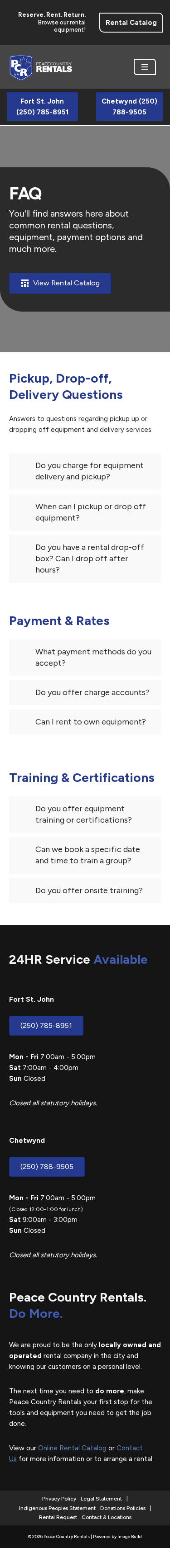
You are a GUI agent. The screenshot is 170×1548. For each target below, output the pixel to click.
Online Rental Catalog (72, 1448)
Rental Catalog (131, 23)
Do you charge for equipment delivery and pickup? (89, 471)
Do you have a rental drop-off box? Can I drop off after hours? (89, 558)
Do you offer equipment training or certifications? (83, 814)
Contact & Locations (106, 1517)
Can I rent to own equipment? (90, 722)
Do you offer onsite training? (89, 890)
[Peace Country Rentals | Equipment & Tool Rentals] (41, 67)
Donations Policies (123, 1508)
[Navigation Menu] (145, 67)
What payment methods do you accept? (93, 657)
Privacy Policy (59, 1499)
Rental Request (58, 1517)
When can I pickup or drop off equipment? (90, 512)
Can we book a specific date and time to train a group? (87, 855)
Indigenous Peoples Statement (57, 1508)
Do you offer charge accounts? (92, 692)
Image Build (129, 1536)
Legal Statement (101, 1499)
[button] (85, 471)
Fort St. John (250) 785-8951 (42, 106)
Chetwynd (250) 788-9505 (129, 106)
